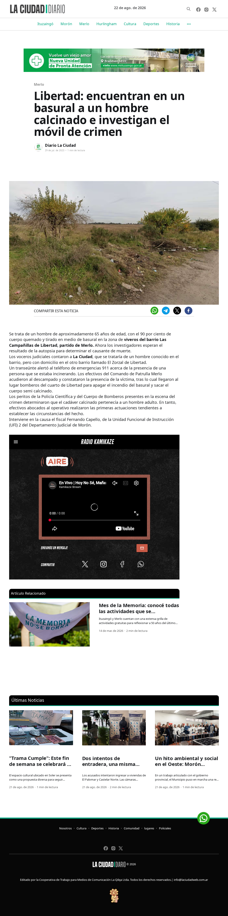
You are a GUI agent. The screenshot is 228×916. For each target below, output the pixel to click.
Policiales (165, 828)
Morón (66, 23)
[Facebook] (188, 310)
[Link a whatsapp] (203, 816)
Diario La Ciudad (60, 145)
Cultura (130, 23)
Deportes (151, 23)
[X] (177, 310)
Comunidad (131, 828)
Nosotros (65, 828)
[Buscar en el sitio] (188, 8)
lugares (149, 828)
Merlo (84, 23)
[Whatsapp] (154, 310)
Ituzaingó (45, 23)
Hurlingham (106, 23)
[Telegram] (166, 310)
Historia (173, 23)
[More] (188, 24)
